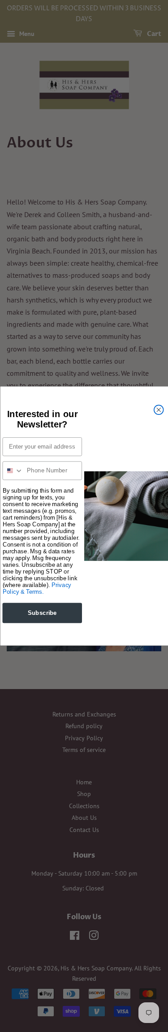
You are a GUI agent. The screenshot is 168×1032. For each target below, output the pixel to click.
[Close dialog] (158, 409)
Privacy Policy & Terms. (36, 588)
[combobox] (13, 471)
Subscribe (41, 612)
